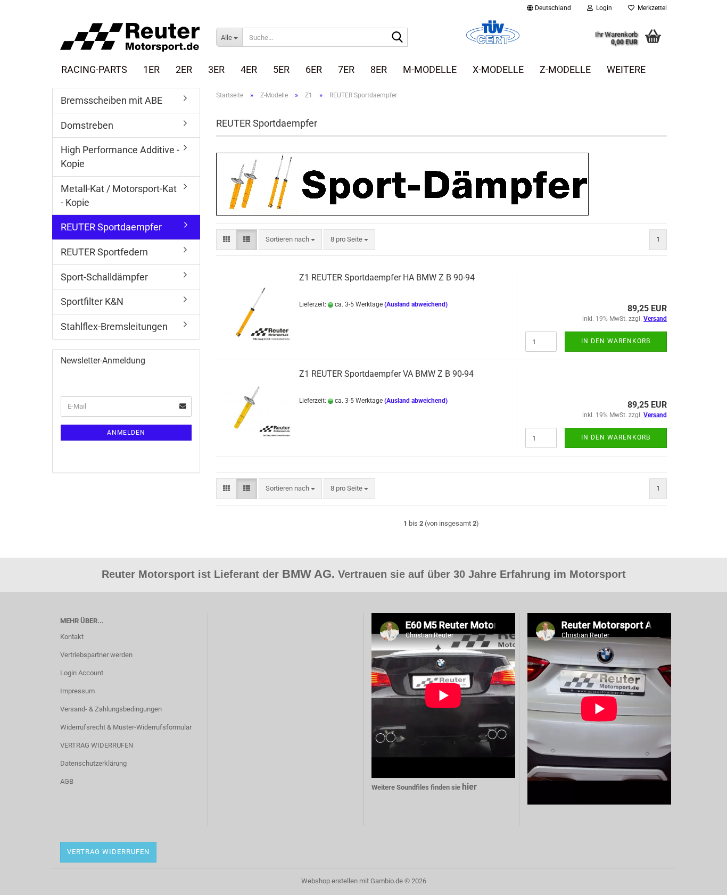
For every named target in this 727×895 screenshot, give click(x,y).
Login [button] (602, 8)
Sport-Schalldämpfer (104, 277)
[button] (549, 8)
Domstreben (87, 125)
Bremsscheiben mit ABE (111, 100)
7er (346, 69)
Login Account (81, 673)
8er (378, 69)
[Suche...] (397, 37)
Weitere (626, 69)
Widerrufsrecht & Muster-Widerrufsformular (126, 727)
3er (216, 69)
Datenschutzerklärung (93, 763)
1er (151, 69)
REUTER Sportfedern (104, 252)
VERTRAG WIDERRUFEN (96, 745)
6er (313, 69)
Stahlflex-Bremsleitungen (114, 326)
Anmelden (126, 432)
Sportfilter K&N (92, 301)
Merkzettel (650, 8)
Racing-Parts (94, 69)
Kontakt (72, 637)
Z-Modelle (565, 69)
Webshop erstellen (329, 881)
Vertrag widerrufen (108, 852)
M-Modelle (430, 69)
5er (281, 69)
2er (184, 69)
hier (469, 787)
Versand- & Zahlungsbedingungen (111, 709)
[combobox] (290, 239)
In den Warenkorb (615, 341)
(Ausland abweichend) (416, 304)
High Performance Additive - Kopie (120, 156)
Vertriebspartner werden (96, 655)
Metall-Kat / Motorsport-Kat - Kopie (119, 195)
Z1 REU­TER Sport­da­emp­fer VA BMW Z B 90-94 (386, 374)
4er (249, 69)
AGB (66, 781)
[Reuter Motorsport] (130, 37)
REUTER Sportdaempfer (111, 227)
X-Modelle (498, 69)
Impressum (77, 691)
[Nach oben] (698, 879)
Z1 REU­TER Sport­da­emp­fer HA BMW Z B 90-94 (387, 277)
